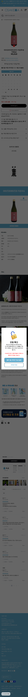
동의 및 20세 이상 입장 (14, 360)
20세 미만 (14, 365)
